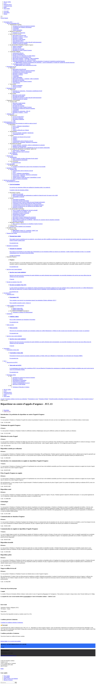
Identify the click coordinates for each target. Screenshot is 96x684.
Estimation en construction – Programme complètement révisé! (27, 91)
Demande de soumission (12, 245)
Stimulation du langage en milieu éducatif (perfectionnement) (27, 42)
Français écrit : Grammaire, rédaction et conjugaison (25, 142)
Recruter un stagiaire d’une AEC (14, 282)
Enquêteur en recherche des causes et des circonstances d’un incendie (29, 166)
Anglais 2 (15, 139)
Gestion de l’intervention (18, 215)
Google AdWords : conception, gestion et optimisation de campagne (29, 145)
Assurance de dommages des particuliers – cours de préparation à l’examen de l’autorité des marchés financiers (39, 61)
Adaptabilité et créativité (18, 196)
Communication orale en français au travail (23, 141)
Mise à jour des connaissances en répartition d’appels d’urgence (28, 223)
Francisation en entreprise (19, 199)
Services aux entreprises (9, 180)
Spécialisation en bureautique (19, 380)
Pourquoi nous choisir (12, 233)
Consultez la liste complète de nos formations (20, 226)
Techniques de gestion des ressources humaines (24, 26)
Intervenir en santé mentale (19, 39)
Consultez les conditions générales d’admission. (12, 622)
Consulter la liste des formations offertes (19, 190)
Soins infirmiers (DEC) (18, 40)
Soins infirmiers (16, 82)
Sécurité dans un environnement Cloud (22, 57)
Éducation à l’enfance (18, 38)
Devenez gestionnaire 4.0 (19, 54)
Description (6, 410)
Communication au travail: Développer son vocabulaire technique (28, 204)
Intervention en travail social (19, 35)
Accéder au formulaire (15, 255)
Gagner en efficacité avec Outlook (21, 130)
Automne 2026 (13, 169)
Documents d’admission (18, 119)
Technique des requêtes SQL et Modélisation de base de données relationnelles (31, 147)
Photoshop (15, 154)
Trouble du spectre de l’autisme (20, 43)
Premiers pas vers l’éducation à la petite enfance (24, 55)
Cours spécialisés (11, 164)
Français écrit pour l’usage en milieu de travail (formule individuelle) (29, 202)
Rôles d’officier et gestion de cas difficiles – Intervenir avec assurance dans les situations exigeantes (36, 219)
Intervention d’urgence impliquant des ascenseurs (24, 217)
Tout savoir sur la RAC (12, 362)
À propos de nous (8, 6)
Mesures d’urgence (8, 680)
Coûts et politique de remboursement (15, 305)
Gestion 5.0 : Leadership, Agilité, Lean (25, 230)
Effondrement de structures (19, 214)
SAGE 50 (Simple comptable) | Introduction (23, 132)
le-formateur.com (17, 162)
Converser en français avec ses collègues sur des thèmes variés (27, 206)
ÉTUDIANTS (7, 293)
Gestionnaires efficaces (18, 53)
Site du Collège (7, 1)
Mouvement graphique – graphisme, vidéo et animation (26, 58)
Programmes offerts (11, 374)
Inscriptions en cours (11, 168)
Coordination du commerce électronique (22, 27)
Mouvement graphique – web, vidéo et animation (24, 59)
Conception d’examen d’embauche (21, 213)
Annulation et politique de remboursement (22, 312)
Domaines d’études (43, 399)
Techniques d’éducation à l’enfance (21, 387)
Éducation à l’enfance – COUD (20, 36)
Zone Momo (7, 12)
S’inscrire (12, 279)
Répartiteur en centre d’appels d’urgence (22, 50)
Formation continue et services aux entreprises (16, 399)
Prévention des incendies (18, 49)
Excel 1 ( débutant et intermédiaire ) (21, 126)
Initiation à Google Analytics (19, 146)
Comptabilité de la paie (18, 134)
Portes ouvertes (10, 324)
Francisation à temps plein (13, 349)
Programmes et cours (33, 399)
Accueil (2, 399)
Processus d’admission (18, 118)
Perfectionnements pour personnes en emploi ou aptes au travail (22, 123)
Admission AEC (10, 113)
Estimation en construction (19, 32)
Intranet (5, 13)
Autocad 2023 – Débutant (19, 150)
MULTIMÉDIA (13, 153)
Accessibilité (7, 677)
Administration (13, 157)
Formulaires (9, 313)
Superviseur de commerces (19, 381)
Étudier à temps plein (18, 308)
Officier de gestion (17, 47)
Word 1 (14, 128)
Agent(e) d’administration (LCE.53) (21, 383)
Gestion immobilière (17, 30)
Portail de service (8, 4)
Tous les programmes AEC (13, 23)
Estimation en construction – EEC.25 (21, 111)
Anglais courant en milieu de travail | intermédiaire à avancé (27, 177)
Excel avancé (16, 127)
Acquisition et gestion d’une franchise (21, 63)
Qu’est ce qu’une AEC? (18, 116)
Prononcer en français (18, 207)
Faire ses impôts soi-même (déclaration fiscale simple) (25, 158)
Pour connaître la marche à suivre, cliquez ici (20, 302)
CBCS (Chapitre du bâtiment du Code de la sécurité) (25, 210)
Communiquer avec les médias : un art (22, 211)
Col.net (2, 18)
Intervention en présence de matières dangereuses (24, 218)
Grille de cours (7, 411)
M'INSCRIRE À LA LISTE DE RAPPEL (11, 641)
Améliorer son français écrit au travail (21, 136)
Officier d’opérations (17, 46)
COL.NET (6, 11)
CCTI (5, 3)
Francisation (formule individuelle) (21, 200)
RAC (5, 361)
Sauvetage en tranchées (18, 221)
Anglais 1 (15, 138)
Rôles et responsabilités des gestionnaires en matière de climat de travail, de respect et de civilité (35, 195)
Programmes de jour (11, 66)
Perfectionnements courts (10, 122)
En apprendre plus (14, 243)
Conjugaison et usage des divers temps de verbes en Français (27, 203)
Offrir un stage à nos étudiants (11, 678)
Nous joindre (7, 8)
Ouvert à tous (10, 155)
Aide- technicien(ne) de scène (26, 65)
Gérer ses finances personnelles (20, 159)
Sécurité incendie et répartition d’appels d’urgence (61, 399)
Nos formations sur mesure (13, 181)
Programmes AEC (8, 22)
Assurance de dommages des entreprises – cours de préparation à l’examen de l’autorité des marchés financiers (45, 62)
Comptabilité (16, 28)
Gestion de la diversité (18, 194)
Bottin (5, 7)
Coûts (14, 120)
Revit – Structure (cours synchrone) (21, 151)
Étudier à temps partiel (18, 309)
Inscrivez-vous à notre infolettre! (14, 269)
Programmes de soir (11, 88)
